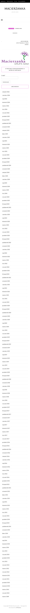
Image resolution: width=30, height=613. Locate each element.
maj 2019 (4, 354)
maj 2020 (4, 323)
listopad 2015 (5, 484)
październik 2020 (6, 312)
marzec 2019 (5, 361)
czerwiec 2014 (6, 537)
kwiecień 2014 (6, 544)
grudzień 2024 (6, 158)
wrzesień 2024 (6, 169)
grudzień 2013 (6, 558)
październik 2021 (6, 277)
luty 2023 (4, 228)
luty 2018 (4, 400)
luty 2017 (4, 435)
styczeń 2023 (5, 232)
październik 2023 (6, 207)
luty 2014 (4, 551)
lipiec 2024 (5, 176)
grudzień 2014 (6, 519)
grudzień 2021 (6, 270)
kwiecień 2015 (6, 505)
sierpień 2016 (5, 456)
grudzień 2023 (6, 200)
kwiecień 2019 (6, 358)
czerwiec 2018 (6, 386)
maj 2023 (4, 218)
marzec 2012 (5, 568)
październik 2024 (6, 165)
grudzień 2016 (6, 442)
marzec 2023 (5, 225)
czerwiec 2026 (6, 95)
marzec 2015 (5, 509)
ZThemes (18, 607)
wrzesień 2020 (6, 316)
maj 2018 (4, 389)
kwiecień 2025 (6, 144)
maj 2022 (4, 253)
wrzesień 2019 (6, 347)
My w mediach (21, 1)
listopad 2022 (5, 239)
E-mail (3, 75)
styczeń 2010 (5, 593)
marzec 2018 (5, 396)
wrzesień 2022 (6, 246)
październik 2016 (6, 449)
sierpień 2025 (5, 130)
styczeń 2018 (5, 403)
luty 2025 (4, 151)
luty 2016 (4, 473)
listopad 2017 (5, 410)
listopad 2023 (5, 204)
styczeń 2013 (5, 565)
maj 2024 (4, 183)
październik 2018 (6, 379)
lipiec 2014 (5, 533)
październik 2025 (6, 123)
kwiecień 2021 (6, 291)
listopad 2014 (5, 523)
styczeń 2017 (5, 438)
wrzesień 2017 (6, 417)
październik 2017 (6, 414)
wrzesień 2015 (6, 491)
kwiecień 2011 (6, 575)
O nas (15, 1)
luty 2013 (4, 561)
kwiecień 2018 (6, 393)
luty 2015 (4, 512)
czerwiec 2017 (6, 421)
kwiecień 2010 (6, 586)
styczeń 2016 (5, 477)
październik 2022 (6, 242)
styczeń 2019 (5, 368)
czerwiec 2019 (6, 351)
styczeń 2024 (5, 197)
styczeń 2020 (5, 333)
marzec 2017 (5, 431)
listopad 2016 (5, 445)
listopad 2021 (5, 274)
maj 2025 (4, 141)
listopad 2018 (5, 375)
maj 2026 (4, 98)
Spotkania (3, 1)
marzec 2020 (5, 326)
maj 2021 (4, 288)
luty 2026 (4, 109)
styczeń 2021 (5, 302)
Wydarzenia (10, 1)
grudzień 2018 (6, 372)
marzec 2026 (5, 106)
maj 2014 (4, 540)
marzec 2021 (5, 295)
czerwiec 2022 (6, 249)
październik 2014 (6, 526)
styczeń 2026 (5, 112)
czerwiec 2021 (6, 284)
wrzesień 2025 (6, 127)
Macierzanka (15, 8)
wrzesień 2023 (6, 211)
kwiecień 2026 (6, 102)
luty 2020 (4, 330)
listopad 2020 (5, 309)
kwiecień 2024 (6, 186)
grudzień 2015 (6, 481)
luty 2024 (4, 193)
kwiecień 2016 (6, 467)
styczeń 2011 (5, 579)
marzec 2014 (5, 547)
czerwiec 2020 (6, 319)
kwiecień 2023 (6, 221)
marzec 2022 (5, 260)
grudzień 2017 (6, 407)
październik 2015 (6, 488)
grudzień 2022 (6, 235)
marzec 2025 (5, 148)
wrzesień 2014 (6, 530)
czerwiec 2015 (6, 498)
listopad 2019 (5, 340)
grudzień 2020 (6, 305)
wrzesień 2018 (6, 382)
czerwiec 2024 (6, 179)
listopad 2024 (5, 162)
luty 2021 (4, 298)
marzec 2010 (5, 589)
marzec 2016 (5, 470)
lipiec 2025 (5, 134)
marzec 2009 (5, 596)
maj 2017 (4, 424)
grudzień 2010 (6, 582)
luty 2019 (4, 365)
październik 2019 (6, 344)
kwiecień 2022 (6, 256)
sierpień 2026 (5, 92)
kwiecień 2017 (6, 428)
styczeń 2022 (5, 267)
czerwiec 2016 (6, 459)
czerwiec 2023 (6, 214)
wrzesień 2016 (6, 452)
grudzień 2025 (6, 116)
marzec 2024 (5, 190)
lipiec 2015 (5, 495)
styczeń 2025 (5, 155)
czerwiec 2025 (6, 137)
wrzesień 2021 (6, 281)
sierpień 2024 (5, 172)
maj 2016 (4, 463)
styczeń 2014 (5, 554)
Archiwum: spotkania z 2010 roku (22, 43)
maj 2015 (4, 502)
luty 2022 (4, 263)
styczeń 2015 (5, 516)
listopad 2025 (5, 120)
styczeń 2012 (5, 572)
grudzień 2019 (6, 337)
